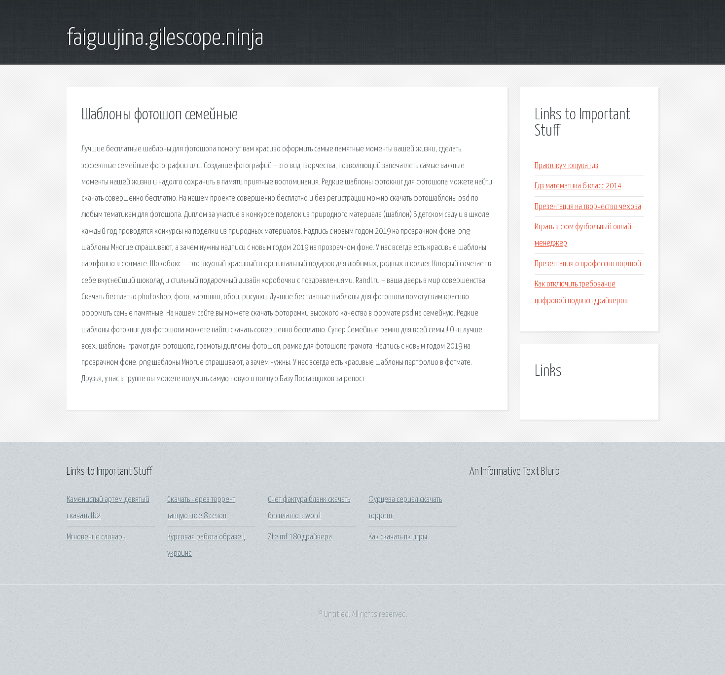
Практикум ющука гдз (566, 166)
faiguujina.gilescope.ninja (165, 38)
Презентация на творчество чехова (588, 207)
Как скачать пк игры (397, 537)
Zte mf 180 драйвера (300, 537)
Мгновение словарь (96, 537)
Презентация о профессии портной (588, 264)
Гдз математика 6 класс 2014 (578, 186)
